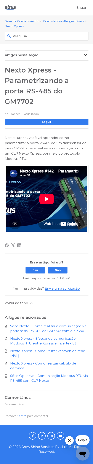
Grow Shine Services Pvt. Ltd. (44, 447)
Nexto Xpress (14, 26)
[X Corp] (13, 245)
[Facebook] (7, 245)
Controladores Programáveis (63, 21)
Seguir (46, 121)
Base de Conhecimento (21, 21)
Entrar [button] (81, 7)
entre (23, 416)
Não (58, 270)
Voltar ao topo (17, 303)
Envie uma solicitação (62, 288)
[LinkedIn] (19, 245)
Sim (35, 270)
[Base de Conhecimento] (10, 8)
